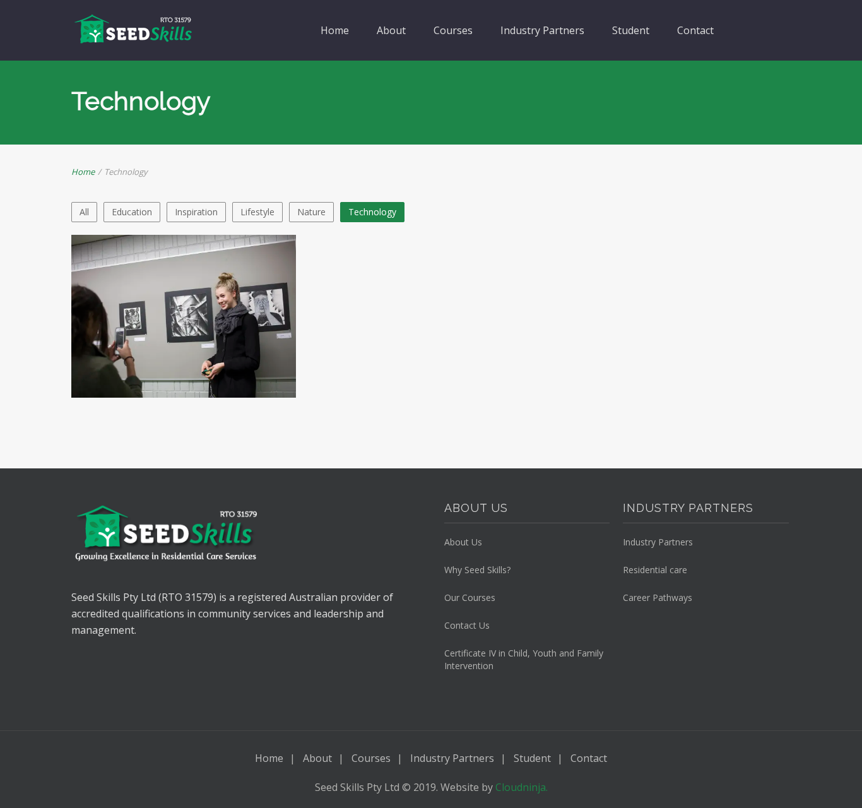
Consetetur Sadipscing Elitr (183, 293)
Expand (153, 344)
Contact (695, 30)
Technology (372, 212)
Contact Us (467, 625)
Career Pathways (657, 597)
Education (132, 212)
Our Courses (469, 597)
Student (630, 30)
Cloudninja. (521, 787)
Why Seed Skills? (477, 570)
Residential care (655, 570)
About (391, 30)
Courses (453, 30)
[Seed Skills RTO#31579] (134, 29)
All (84, 212)
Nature (311, 212)
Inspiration (196, 212)
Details (213, 344)
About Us (463, 542)
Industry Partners (542, 30)
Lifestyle (257, 212)
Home (335, 30)
